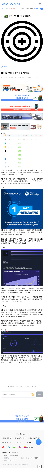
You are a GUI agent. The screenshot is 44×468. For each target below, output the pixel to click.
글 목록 (12, 386)
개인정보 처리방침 (20, 438)
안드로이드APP (6, 443)
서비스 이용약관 (6, 438)
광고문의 (29, 443)
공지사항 (18, 443)
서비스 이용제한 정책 (34, 438)
